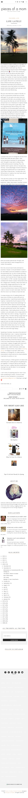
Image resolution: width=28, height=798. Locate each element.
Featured (12, 18)
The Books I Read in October (11, 573)
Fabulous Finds (17, 705)
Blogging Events (19, 687)
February (6, 597)
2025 (3, 556)
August (6, 585)
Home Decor (11, 727)
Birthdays (10, 687)
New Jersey (18, 736)
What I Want (4, 772)
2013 (3, 613)
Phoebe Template (17, 791)
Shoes (14, 754)
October (6, 581)
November (6, 568)
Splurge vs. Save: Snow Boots (11, 579)
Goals (23, 718)
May (5, 591)
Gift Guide (4, 718)
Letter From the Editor (16, 732)
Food (22, 709)
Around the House (11, 678)
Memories (3, 736)
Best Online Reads (8, 575)
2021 (3, 562)
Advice (3, 678)
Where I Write (13, 772)
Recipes (3, 754)
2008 (3, 623)
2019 (3, 601)
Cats (12, 691)
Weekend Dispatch (20, 767)
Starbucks (4, 758)
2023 (3, 558)
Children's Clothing (6, 696)
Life (17, 18)
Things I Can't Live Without (8, 763)
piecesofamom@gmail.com (8, 378)
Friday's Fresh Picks (6, 714)
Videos (12, 767)
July (5, 587)
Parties (3, 745)
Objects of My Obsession (7, 740)
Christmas (16, 696)
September (7, 583)
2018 (3, 603)
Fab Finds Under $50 (6, 705)
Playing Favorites (15, 745)
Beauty (8, 683)
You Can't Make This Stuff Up (9, 780)
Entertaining (13, 700)
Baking (3, 683)
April (5, 593)
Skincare (19, 754)
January (6, 599)
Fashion (11, 709)
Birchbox (3, 687)
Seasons (9, 754)
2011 (3, 617)
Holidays (3, 727)
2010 (3, 619)
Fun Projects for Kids (19, 714)
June (5, 589)
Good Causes (4, 723)
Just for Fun (4, 732)
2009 (3, 621)
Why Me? (21, 772)
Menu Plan (11, 736)
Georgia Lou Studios (10, 792)
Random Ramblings (16, 749)
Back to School (22, 678)
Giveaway (10, 718)
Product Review (5, 749)
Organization (19, 740)
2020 (3, 564)
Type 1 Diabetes (5, 767)
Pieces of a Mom (9, 791)
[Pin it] (23, 388)
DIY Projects (4, 700)
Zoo (19, 780)
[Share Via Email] (25, 388)
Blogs (2, 691)
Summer (18, 758)
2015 (3, 609)
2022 (3, 560)
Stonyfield (11, 758)
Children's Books (19, 691)
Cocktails (23, 696)
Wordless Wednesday (10, 776)
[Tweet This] (20, 388)
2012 (3, 615)
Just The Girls (19, 727)
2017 (3, 605)
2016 (3, 607)
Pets (8, 745)
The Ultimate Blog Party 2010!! (17, 516)
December (6, 566)
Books (7, 691)
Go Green (17, 718)
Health (19, 723)
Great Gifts (13, 723)
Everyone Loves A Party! (15, 527)
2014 (3, 611)
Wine (2, 776)
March (5, 595)
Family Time (4, 709)
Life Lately (6, 577)
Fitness (17, 709)
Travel (19, 763)
